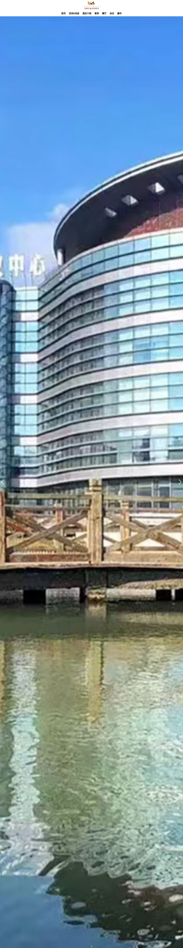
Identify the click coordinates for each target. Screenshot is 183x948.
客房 (96, 13)
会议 (112, 13)
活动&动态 (74, 13)
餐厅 (104, 13)
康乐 (119, 13)
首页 (63, 13)
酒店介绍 (86, 13)
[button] (180, 482)
